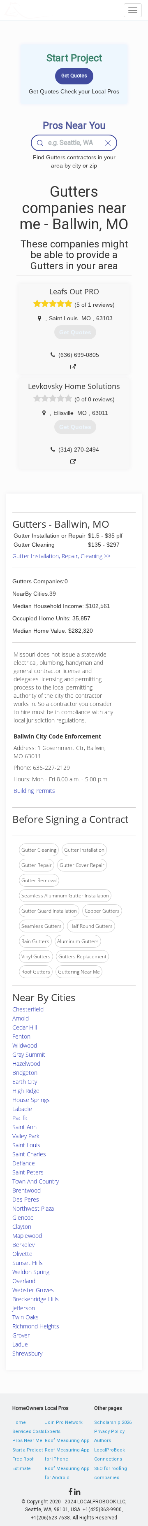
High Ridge (25, 1091)
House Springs (31, 1100)
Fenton (21, 1036)
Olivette (22, 1254)
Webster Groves (33, 1290)
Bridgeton (24, 1072)
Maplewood (27, 1235)
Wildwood (24, 1045)
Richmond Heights (35, 1326)
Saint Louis (26, 1145)
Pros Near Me (27, 1440)
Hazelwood (26, 1063)
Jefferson (23, 1308)
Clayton (21, 1226)
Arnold (20, 1018)
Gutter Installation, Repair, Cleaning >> (61, 556)
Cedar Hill (24, 1027)
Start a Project (27, 1450)
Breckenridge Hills (35, 1299)
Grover (21, 1335)
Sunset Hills (27, 1263)
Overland (23, 1281)
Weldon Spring (30, 1272)
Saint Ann (24, 1127)
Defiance (23, 1163)
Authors (102, 1440)
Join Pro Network (64, 1422)
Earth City (24, 1082)
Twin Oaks (25, 1317)
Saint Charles (29, 1154)
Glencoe (23, 1217)
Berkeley (23, 1245)
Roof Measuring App (67, 1440)
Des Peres (25, 1199)
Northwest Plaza (33, 1208)
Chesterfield (28, 1009)
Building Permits (34, 790)
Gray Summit (28, 1054)
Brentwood (26, 1190)
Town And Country (35, 1181)
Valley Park (25, 1136)
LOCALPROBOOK (52, 10)
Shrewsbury (27, 1353)
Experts (52, 1431)
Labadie (22, 1109)
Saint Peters (28, 1172)
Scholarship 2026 (113, 1422)
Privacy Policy (109, 1431)
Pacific (20, 1118)
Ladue (20, 1344)
